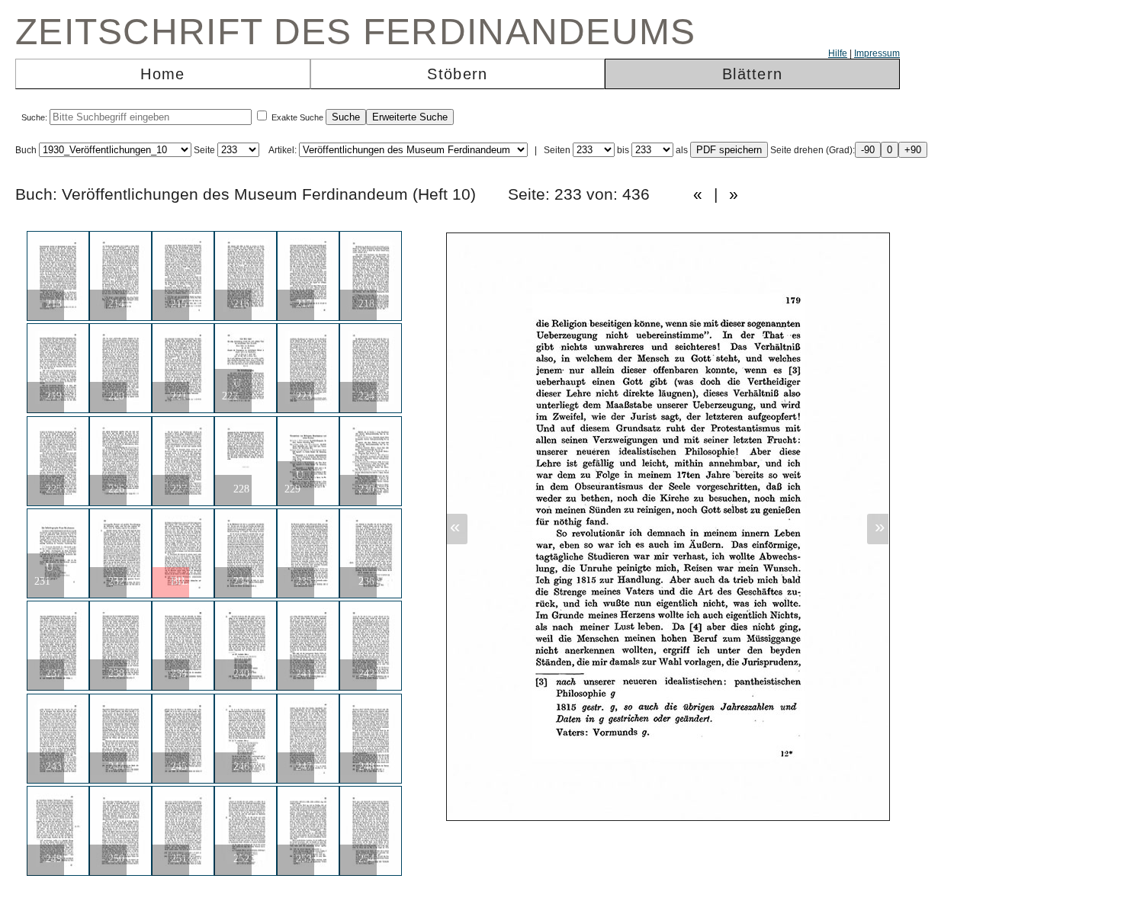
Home (162, 74)
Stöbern (457, 74)
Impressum (877, 53)
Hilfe (837, 53)
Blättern (752, 74)
